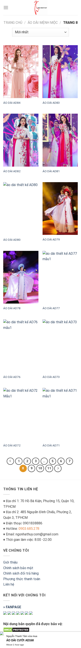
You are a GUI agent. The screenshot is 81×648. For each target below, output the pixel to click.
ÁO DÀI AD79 (51, 239)
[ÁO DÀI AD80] (20, 208)
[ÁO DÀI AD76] (20, 345)
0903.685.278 (29, 529)
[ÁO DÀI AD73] (60, 345)
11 (49, 468)
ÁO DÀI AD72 (12, 445)
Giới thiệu (10, 562)
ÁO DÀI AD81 (51, 171)
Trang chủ (12, 23)
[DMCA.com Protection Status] (16, 629)
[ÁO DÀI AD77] (60, 277)
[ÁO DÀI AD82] (20, 140)
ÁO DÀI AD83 (51, 102)
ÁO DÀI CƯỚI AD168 (20, 640)
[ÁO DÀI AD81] (60, 140)
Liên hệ (8, 584)
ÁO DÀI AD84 (12, 102)
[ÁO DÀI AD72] (20, 414)
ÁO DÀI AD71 (51, 445)
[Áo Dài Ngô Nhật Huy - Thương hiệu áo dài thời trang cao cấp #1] (40, 7)
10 (40, 468)
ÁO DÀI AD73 (51, 377)
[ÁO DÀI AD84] (20, 71)
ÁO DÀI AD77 (51, 308)
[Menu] (5, 7)
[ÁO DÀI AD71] (60, 414)
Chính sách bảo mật (18, 568)
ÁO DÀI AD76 (12, 377)
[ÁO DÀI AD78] (20, 277)
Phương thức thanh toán (21, 579)
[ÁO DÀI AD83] (60, 71)
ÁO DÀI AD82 (12, 171)
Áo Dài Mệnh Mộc (43, 23)
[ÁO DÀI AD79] (60, 208)
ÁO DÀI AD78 (12, 308)
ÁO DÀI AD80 (12, 239)
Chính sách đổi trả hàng (21, 573)
